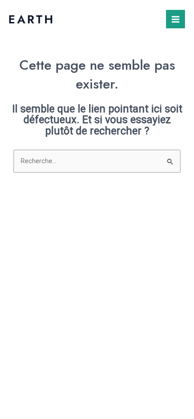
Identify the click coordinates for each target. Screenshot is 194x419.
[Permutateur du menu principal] (175, 19)
